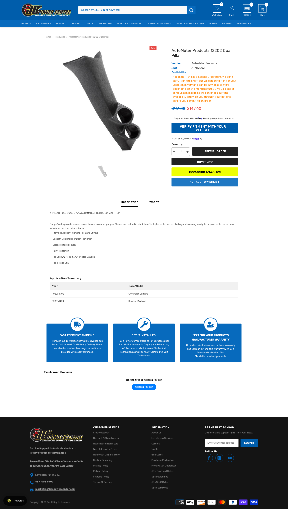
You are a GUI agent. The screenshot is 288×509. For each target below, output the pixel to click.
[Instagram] (219, 458)
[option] (102, 101)
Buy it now (204, 162)
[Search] (137, 10)
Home (48, 37)
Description (129, 202)
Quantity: (177, 144)
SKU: (175, 68)
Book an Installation (205, 171)
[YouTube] (230, 458)
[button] (247, 10)
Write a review (144, 386)
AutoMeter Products (204, 63)
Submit (249, 442)
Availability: (179, 72)
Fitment (153, 202)
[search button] (191, 10)
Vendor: (177, 63)
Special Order (215, 151)
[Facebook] (209, 458)
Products (60, 37)
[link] (77, 343)
